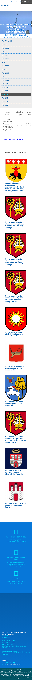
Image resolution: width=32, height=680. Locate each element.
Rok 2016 (5, 101)
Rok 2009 (5, 76)
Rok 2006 (5, 66)
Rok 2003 (5, 55)
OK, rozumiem (16, 678)
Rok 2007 (5, 69)
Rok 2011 (5, 84)
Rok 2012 (5, 87)
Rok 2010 (5, 80)
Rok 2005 (5, 62)
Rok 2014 (5, 94)
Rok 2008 (5, 73)
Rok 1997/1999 (7, 41)
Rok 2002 (5, 52)
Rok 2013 (5, 91)
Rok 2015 (5, 98)
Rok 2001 (5, 48)
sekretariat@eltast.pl (16, 1)
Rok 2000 (5, 44)
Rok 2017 (5, 105)
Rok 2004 (5, 59)
